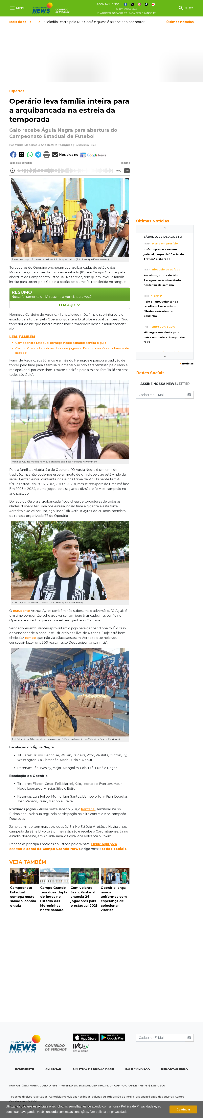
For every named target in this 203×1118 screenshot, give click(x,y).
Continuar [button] (183, 1109)
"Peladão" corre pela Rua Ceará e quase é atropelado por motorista (97, 22)
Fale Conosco (137, 1069)
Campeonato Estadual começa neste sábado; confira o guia (60, 343)
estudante (21, 611)
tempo (30, 638)
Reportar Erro (174, 1069)
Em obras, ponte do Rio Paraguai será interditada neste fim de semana (162, 280)
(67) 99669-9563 (128, 8)
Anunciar (53, 1069)
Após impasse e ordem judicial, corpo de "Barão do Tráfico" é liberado (164, 254)
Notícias (187, 363)
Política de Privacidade (93, 1069)
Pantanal (88, 809)
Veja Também (27, 862)
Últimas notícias (180, 22)
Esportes (16, 91)
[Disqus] (69, 968)
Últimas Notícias (152, 221)
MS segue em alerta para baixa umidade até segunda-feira (164, 337)
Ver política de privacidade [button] (108, 1111)
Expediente (24, 1069)
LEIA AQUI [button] (68, 305)
